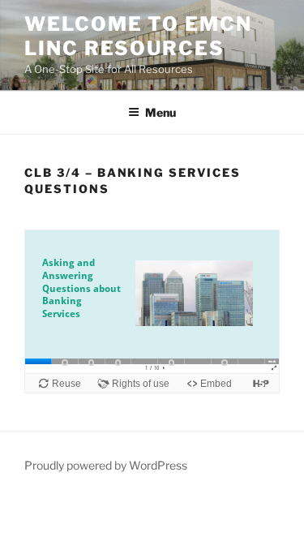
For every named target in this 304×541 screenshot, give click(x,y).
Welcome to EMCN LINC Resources (138, 36)
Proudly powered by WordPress (105, 465)
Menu (160, 112)
